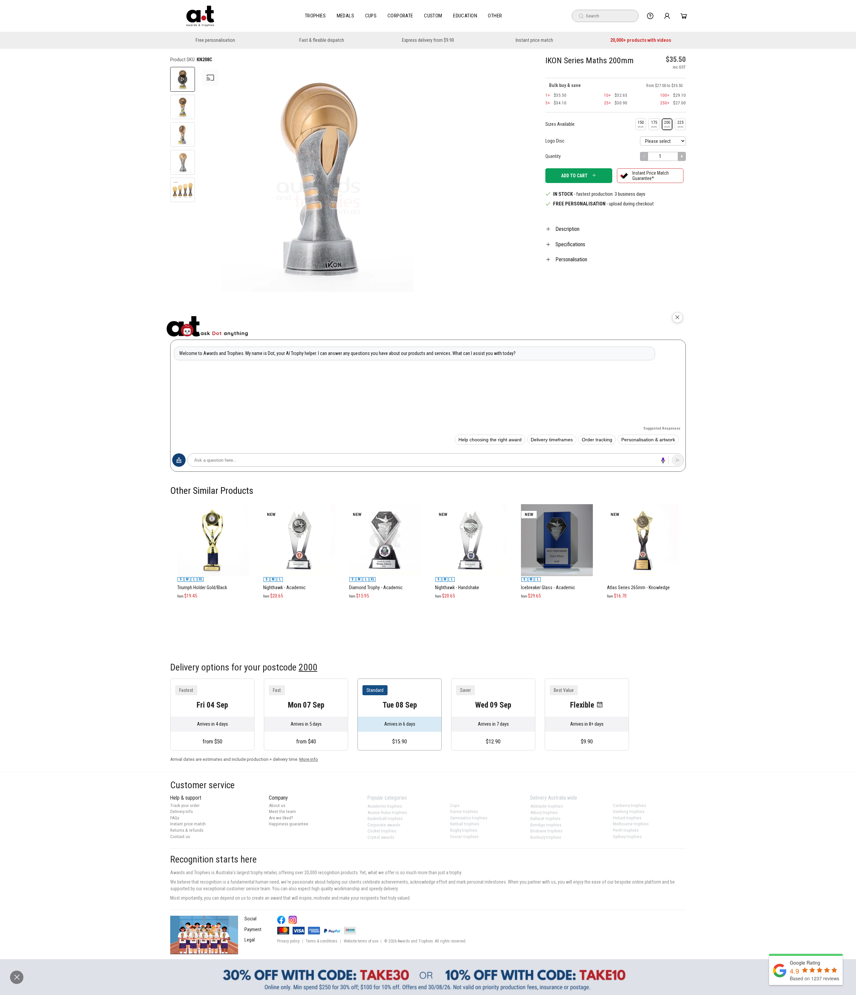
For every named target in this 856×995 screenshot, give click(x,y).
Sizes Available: (560, 124)
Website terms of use (361, 941)
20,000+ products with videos (640, 40)
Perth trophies (626, 830)
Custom (433, 16)
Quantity (553, 156)
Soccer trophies (464, 836)
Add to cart (574, 175)
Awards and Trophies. (416, 941)
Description (567, 229)
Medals (345, 16)
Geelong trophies (628, 811)
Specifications (570, 244)
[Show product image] (182, 107)
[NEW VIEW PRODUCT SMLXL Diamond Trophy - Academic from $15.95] (385, 501)
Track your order (185, 805)
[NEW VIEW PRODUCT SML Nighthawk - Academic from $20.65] (299, 501)
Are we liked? (281, 817)
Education (465, 16)
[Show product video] (182, 79)
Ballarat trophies (545, 818)
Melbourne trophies (631, 823)
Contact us (180, 836)
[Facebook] (281, 920)
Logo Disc (554, 141)
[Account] (667, 16)
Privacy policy (288, 941)
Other (495, 16)
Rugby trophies (463, 830)
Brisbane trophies (546, 830)
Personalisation (571, 259)
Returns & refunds (186, 830)
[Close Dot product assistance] (677, 317)
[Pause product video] (423, 79)
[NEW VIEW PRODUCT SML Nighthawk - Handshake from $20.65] (471, 501)
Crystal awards (380, 837)
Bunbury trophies (545, 837)
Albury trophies (544, 812)
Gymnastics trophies (468, 817)
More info (308, 759)
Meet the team (282, 811)
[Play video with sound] (204, 935)
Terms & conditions (321, 941)
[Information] (650, 16)
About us (277, 805)
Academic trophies (384, 806)
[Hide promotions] (16, 977)
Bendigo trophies (545, 824)
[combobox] (605, 16)
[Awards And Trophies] (200, 16)
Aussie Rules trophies (387, 812)
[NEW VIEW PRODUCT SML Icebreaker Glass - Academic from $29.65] (557, 501)
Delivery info (181, 811)
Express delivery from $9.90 (428, 40)
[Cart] (683, 16)
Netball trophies (464, 823)
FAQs (174, 817)
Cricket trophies (381, 830)
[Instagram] (293, 920)
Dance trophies (464, 811)
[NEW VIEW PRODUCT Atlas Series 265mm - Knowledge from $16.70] (643, 501)
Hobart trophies (627, 817)
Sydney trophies (627, 836)
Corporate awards (383, 824)
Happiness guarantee (288, 823)
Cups (371, 16)
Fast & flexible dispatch (321, 40)
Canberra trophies (629, 805)
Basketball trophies (385, 818)
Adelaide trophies (546, 806)
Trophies (315, 16)
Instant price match (534, 40)
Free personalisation (215, 40)
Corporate (400, 16)
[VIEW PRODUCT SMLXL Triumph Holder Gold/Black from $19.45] (213, 501)
